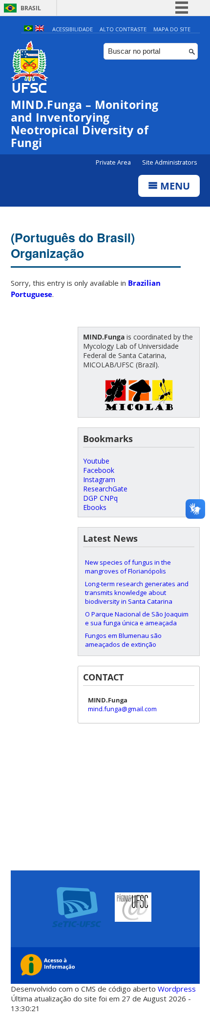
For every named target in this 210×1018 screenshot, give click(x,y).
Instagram (99, 479)
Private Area (114, 162)
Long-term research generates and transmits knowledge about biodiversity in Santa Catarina (137, 592)
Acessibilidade (72, 29)
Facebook (98, 470)
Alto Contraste (123, 29)
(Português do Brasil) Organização (73, 245)
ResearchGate (105, 488)
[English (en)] (39, 29)
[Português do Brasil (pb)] (28, 29)
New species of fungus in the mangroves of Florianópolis (128, 566)
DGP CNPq (100, 498)
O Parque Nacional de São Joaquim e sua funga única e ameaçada (137, 618)
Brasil (31, 8)
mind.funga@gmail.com (122, 708)
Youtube (96, 461)
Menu (174, 185)
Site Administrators (169, 162)
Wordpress (177, 989)
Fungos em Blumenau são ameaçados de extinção (123, 640)
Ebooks (94, 507)
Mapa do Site (171, 29)
